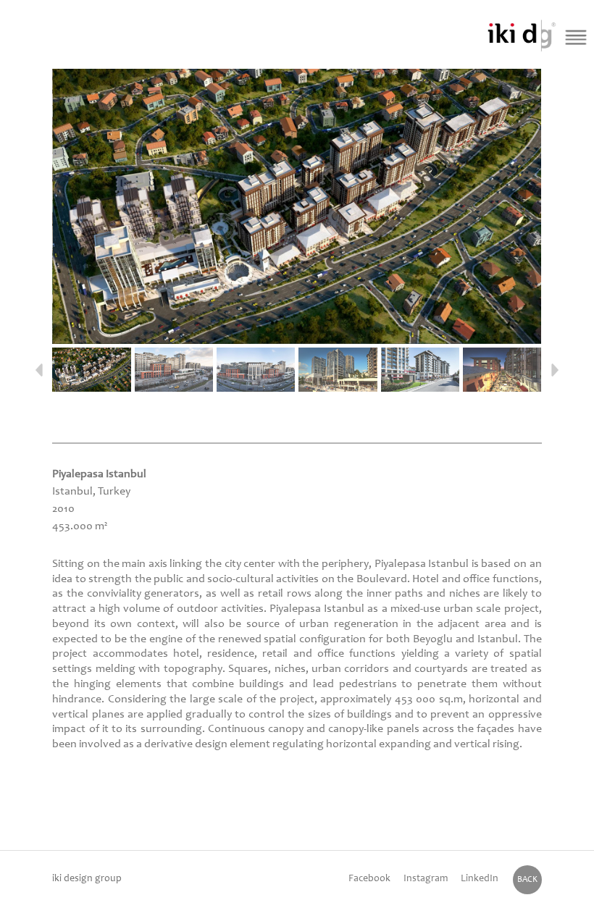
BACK (527, 879)
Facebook (369, 879)
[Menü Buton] (575, 37)
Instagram (425, 879)
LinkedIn (479, 879)
